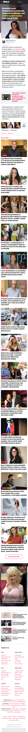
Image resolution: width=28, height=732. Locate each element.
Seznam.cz (20, 1)
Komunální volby (4, 663)
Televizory (23, 710)
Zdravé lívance (18, 674)
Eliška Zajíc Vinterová (10, 40)
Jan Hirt (16, 658)
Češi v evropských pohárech (20, 701)
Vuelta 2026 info (18, 655)
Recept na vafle (18, 677)
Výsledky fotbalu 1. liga (5, 672)
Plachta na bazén (16, 703)
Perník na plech (18, 679)
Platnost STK (17, 695)
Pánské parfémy (17, 712)
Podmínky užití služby (6, 718)
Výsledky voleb (4, 658)
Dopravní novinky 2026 (19, 689)
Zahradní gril (23, 705)
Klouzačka (8, 705)
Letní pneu (12, 710)
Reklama (10, 716)
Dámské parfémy (5, 710)
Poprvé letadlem (4, 688)
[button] (14, 30)
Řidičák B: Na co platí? (19, 691)
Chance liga (3, 670)
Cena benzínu (11, 701)
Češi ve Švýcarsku (4, 691)
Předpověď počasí (20, 700)
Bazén (10, 703)
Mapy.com (13, 700)
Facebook (5, 716)
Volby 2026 (3, 655)
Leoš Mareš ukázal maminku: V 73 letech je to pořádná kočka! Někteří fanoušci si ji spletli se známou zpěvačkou (13, 161)
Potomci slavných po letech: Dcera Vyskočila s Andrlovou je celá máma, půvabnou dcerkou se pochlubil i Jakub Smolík (14, 384)
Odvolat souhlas (22, 718)
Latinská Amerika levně (5, 693)
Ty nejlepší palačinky (19, 670)
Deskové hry (17, 710)
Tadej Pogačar (18, 660)
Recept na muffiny (18, 672)
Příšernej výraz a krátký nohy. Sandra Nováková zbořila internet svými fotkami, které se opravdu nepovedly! (13, 189)
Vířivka (13, 706)
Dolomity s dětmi (4, 695)
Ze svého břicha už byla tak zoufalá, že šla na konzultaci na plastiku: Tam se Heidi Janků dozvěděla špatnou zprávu (12, 440)
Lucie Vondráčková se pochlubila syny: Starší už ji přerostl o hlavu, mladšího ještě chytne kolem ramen (13, 273)
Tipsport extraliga (4, 674)
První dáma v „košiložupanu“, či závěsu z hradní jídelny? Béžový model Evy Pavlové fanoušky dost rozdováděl (13, 245)
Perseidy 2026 (5, 701)
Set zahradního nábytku (15, 705)
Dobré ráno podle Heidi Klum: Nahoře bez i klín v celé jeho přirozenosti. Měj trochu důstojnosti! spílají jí (11, 356)
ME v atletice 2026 (5, 676)
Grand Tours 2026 (18, 663)
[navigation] (2, 2)
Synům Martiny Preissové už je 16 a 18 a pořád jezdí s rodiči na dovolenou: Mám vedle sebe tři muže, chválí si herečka (12, 548)
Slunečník (3, 705)
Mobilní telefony (15, 708)
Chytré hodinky (10, 712)
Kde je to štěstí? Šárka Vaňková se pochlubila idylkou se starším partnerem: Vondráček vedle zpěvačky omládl (14, 412)
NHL (2, 679)
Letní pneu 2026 (18, 686)
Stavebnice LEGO (22, 708)
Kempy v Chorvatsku (5, 686)
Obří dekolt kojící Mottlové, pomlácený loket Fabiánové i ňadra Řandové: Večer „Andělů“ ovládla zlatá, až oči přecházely (14, 217)
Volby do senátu (4, 662)
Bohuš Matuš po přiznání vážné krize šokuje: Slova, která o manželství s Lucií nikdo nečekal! (14, 493)
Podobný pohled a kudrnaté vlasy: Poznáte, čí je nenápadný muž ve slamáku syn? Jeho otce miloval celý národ (13, 302)
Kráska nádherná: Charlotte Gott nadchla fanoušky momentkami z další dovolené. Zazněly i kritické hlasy (13, 520)
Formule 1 (3, 677)
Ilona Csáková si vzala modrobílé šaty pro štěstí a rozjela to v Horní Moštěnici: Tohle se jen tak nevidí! (13, 467)
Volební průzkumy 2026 (6, 656)
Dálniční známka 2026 (19, 688)
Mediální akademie (21, 716)
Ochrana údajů (15, 718)
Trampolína (22, 703)
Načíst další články (14, 556)
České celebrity (13, 130)
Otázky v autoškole (19, 693)
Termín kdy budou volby (6, 660)
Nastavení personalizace (14, 720)
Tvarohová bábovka (19, 676)
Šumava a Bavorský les (5, 689)
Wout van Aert (17, 662)
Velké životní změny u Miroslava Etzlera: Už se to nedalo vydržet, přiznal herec (13, 329)
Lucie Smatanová (17, 49)
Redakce (14, 716)
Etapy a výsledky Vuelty (19, 656)
